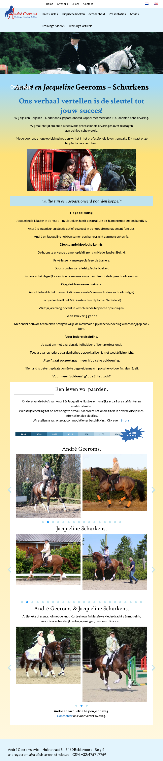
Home (49, 3)
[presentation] (9, 490)
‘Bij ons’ (125, 420)
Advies (134, 14)
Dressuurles (50, 14)
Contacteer (65, 716)
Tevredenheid (96, 14)
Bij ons (75, 3)
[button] (42, 522)
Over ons (62, 3)
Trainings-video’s (53, 26)
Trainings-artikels (80, 26)
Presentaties (117, 14)
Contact (88, 3)
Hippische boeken (73, 14)
